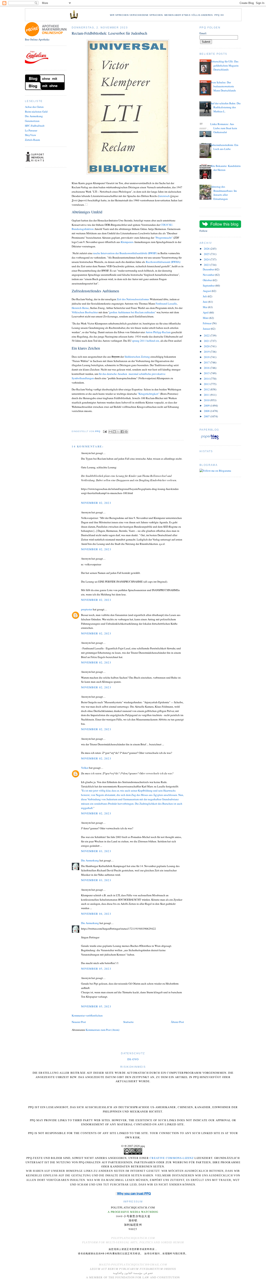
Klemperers (127, 242)
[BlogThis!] (114, 432)
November (209, 275)
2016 (207, 368)
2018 (207, 357)
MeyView (30, 135)
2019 (207, 351)
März (206, 318)
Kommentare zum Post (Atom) (102, 1030)
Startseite (128, 1022)
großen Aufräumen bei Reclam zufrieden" (132, 312)
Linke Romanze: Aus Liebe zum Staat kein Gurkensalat (223, 128)
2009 (207, 405)
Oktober (208, 280)
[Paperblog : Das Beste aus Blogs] (210, 439)
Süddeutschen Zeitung (137, 356)
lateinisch (164, 196)
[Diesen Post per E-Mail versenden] (110, 432)
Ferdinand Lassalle (166, 303)
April (206, 312)
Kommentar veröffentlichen (87, 1015)
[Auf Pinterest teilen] (126, 432)
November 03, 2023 (96, 851)
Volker (85, 768)
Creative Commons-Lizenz (172, 1158)
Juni (205, 302)
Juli (205, 296)
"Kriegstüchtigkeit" (148, 394)
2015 (207, 373)
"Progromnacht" (163, 237)
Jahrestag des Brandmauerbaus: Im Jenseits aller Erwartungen (223, 193)
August (207, 291)
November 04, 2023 (96, 914)
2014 (207, 378)
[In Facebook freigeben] (122, 432)
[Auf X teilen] (118, 432)
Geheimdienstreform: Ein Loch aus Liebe (224, 147)
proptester (86, 609)
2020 (207, 346)
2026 (207, 248)
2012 (207, 389)
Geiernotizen (32, 121)
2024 (207, 259)
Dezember (209, 269)
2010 (207, 400)
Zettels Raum (32, 140)
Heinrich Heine (80, 308)
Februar (207, 323)
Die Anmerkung (34, 116)
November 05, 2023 (96, 968)
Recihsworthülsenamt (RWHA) (163, 262)
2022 (207, 335)
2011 (207, 395)
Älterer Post (177, 1022)
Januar (207, 328)
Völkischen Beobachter (85, 312)
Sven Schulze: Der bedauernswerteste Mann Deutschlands (223, 86)
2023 (207, 265)
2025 (207, 254)
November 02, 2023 (96, 503)
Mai (205, 307)
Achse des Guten (34, 107)
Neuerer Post (79, 1022)
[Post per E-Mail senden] (104, 431)
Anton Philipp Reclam (158, 332)
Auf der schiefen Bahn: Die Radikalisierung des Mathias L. (225, 107)
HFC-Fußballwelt (34, 126)
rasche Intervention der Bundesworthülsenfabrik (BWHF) (125, 253)
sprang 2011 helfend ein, (146, 340)
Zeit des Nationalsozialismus (133, 299)
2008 (207, 411)
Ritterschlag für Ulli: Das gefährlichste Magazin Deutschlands (224, 65)
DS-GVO (133, 1059)
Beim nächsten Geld (36, 111)
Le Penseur (31, 130)
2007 (207, 416)
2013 (207, 384)
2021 (207, 341)
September (209, 285)
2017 (207, 362)
